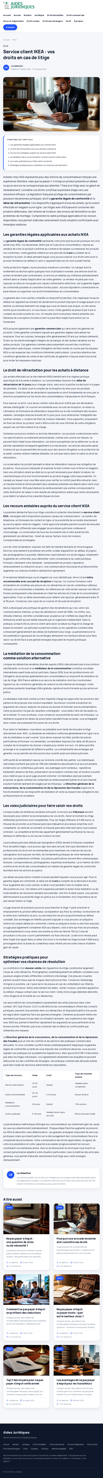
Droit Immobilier (55, 15)
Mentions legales (59, 1448)
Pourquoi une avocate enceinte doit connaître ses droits (76, 1240)
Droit (68, 21)
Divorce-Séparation (13, 21)
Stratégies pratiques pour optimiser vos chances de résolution (38, 165)
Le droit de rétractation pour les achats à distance (33, 149)
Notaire (28, 15)
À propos (78, 21)
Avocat (17, 15)
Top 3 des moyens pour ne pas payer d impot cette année (24, 1381)
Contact (10, 27)
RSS (71, 1448)
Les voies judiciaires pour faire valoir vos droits (31, 161)
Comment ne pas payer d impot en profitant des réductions (25, 1311)
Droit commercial (75, 15)
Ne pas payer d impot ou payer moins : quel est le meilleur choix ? (70, 1313)
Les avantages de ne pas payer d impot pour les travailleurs (76, 1381)
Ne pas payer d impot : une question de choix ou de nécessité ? (20, 1242)
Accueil (7, 15)
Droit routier (33, 21)
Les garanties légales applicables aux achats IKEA (33, 144)
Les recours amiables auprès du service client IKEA (33, 153)
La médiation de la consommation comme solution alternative (38, 157)
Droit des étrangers (53, 21)
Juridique (39, 15)
